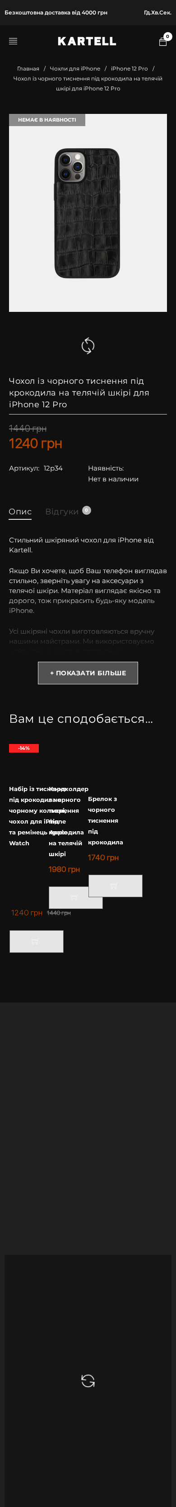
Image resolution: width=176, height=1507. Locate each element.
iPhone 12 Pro (129, 68)
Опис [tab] (20, 512)
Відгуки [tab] (66, 512)
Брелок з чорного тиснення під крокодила (105, 820)
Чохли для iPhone (75, 68)
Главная (28, 68)
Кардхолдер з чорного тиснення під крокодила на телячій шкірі (68, 821)
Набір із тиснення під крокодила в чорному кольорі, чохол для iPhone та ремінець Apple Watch (38, 816)
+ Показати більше (88, 673)
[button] (36, 941)
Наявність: (106, 468)
